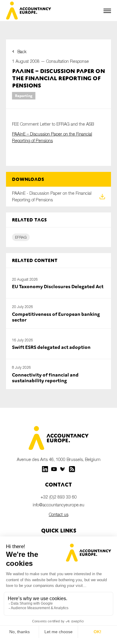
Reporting (23, 95)
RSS (72, 469)
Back (21, 51)
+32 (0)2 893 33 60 (58, 496)
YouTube (54, 469)
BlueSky (63, 469)
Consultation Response (67, 61)
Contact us (58, 514)
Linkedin (45, 469)
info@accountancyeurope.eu (58, 504)
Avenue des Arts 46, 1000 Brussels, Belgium (58, 459)
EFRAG (21, 237)
